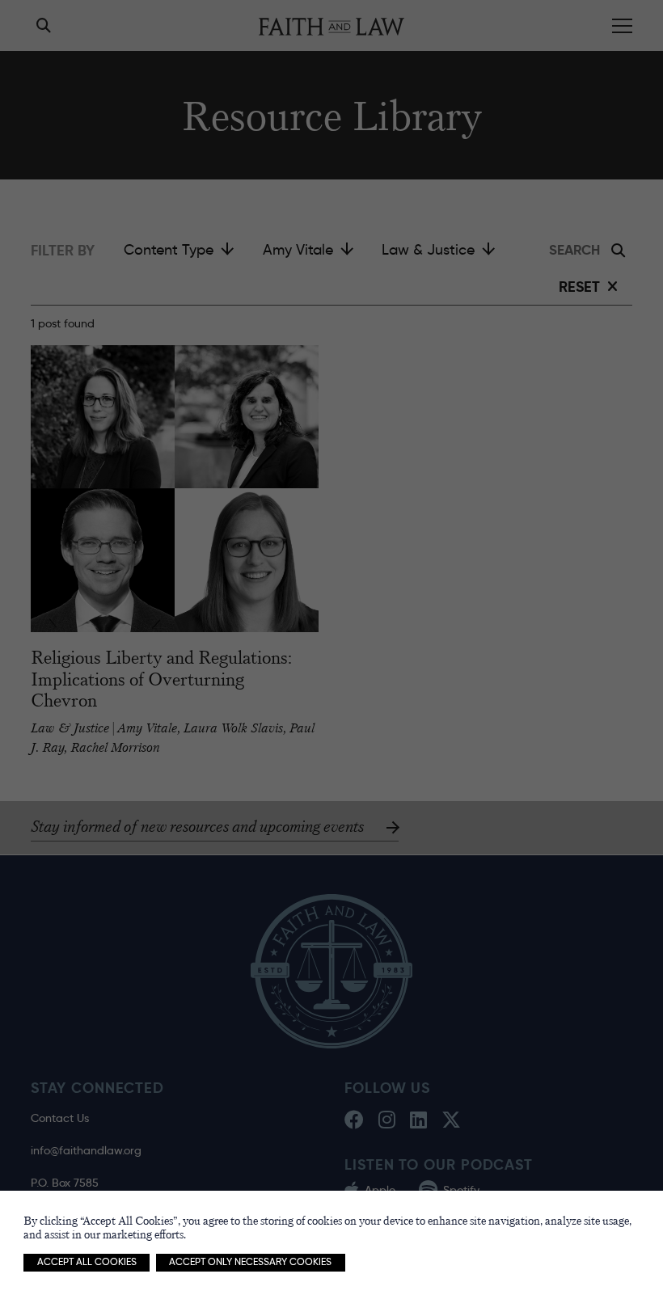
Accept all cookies (87, 1262)
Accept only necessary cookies (250, 1262)
